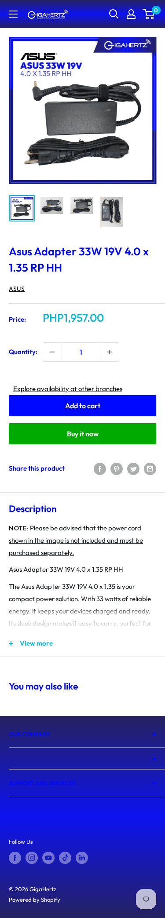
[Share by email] (150, 468)
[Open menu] (13, 14)
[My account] (131, 14)
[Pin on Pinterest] (116, 468)
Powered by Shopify (34, 899)
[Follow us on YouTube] (48, 858)
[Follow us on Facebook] (15, 858)
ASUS (17, 289)
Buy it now (83, 433)
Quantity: (23, 352)
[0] (148, 14)
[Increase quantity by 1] (109, 352)
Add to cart (82, 405)
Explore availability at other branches (67, 389)
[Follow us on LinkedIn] (82, 858)
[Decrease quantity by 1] (52, 352)
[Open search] (114, 14)
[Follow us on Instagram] (32, 858)
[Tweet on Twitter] (133, 468)
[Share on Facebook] (100, 468)
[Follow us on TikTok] (65, 858)
